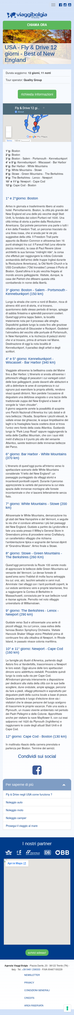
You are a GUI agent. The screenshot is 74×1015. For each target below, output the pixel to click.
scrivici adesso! (37, 952)
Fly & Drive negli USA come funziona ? (29, 794)
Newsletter (32, 974)
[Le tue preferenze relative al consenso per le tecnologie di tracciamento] (67, 1008)
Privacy (29, 982)
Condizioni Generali (37, 990)
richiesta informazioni (37, 94)
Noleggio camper (16, 818)
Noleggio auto (14, 802)
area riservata (33, 1005)
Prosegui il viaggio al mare (22, 826)
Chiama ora (37, 25)
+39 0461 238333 (31, 969)
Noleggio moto (14, 810)
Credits (29, 997)
